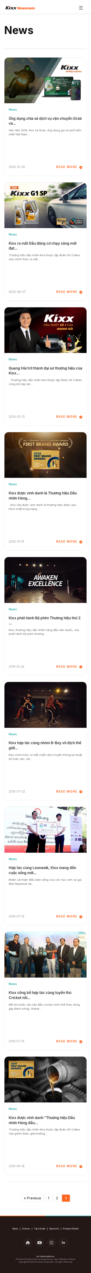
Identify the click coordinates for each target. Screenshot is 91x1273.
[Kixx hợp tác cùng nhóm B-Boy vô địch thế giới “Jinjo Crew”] (45, 705)
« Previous (32, 1198)
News (13, 109)
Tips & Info (40, 1228)
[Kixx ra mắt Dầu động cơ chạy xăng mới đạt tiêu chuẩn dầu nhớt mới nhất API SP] (45, 205)
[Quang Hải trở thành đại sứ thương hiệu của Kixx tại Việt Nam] (45, 330)
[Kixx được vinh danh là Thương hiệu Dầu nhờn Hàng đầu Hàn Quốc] (45, 455)
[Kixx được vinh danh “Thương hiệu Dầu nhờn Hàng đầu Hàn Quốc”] (45, 1079)
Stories (26, 1228)
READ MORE (66, 167)
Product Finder (71, 1228)
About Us (54, 1228)
